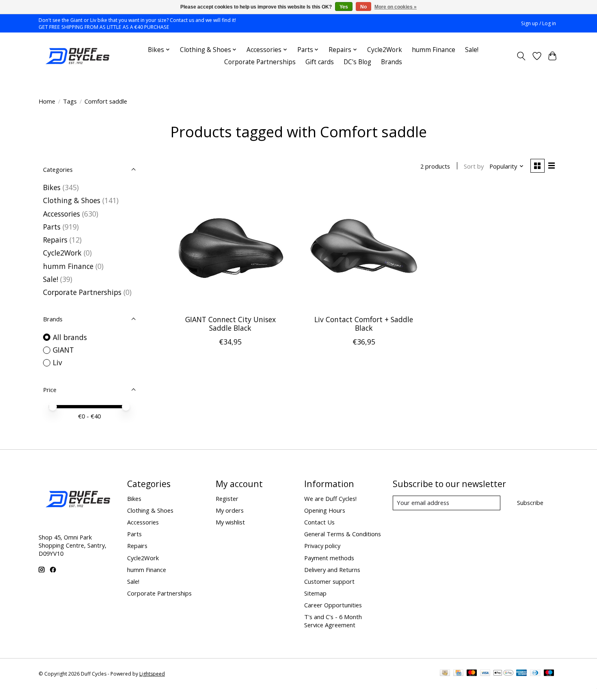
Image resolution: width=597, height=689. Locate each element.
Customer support (329, 581)
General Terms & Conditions (342, 534)
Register (227, 498)
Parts (52, 227)
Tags (70, 101)
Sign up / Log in (538, 23)
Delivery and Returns (332, 570)
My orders (230, 510)
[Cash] (445, 674)
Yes (344, 7)
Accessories (61, 214)
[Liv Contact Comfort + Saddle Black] (364, 247)
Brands (391, 62)
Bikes (52, 187)
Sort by (474, 166)
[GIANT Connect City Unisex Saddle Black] (230, 247)
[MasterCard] (472, 674)
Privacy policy (322, 546)
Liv (57, 362)
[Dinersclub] (535, 674)
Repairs (55, 240)
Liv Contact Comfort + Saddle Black (363, 323)
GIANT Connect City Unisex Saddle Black (230, 323)
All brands (70, 337)
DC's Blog (357, 62)
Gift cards (319, 62)
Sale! (471, 50)
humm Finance (433, 50)
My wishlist (230, 522)
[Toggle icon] (521, 56)
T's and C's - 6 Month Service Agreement (333, 621)
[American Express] (521, 674)
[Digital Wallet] (503, 674)
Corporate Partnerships (260, 62)
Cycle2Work (384, 50)
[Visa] (485, 674)
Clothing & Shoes (71, 200)
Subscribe (530, 502)
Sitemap (315, 593)
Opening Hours (324, 510)
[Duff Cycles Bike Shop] (77, 56)
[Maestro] (549, 674)
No (363, 7)
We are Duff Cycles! (330, 498)
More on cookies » (395, 7)
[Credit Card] (458, 674)
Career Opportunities (333, 605)
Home (47, 101)
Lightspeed (152, 673)
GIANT (63, 350)
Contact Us (319, 522)
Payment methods (329, 558)
